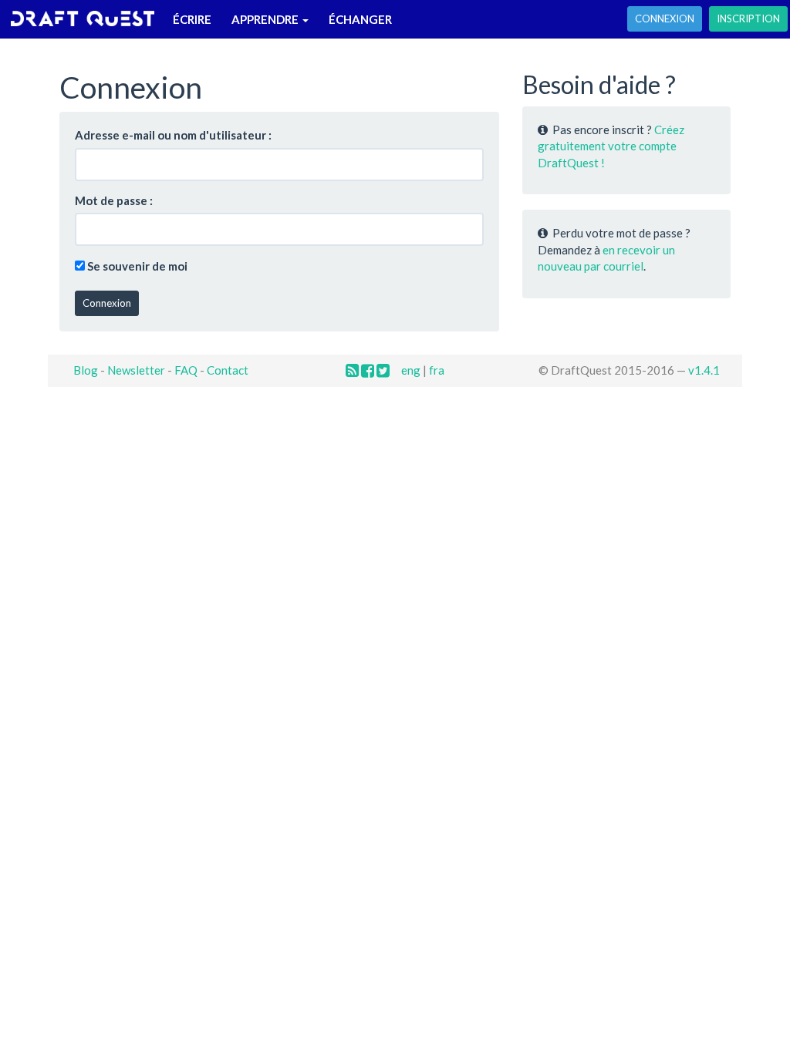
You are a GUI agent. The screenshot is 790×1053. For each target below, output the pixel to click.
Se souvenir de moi (137, 266)
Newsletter (136, 370)
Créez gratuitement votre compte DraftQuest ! (611, 146)
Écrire (192, 19)
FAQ (186, 370)
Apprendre (266, 19)
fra (436, 370)
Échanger (360, 19)
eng (410, 370)
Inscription (748, 18)
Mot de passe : (114, 200)
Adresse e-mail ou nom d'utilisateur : (173, 135)
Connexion (664, 18)
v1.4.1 (704, 370)
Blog (85, 370)
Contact (227, 370)
